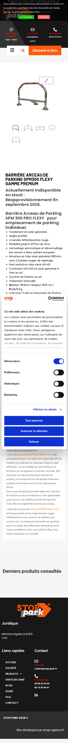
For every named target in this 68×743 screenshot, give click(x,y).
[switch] (58, 372)
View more (45, 12)
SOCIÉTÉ (10, 668)
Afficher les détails (45, 409)
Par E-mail (33, 33)
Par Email (39, 665)
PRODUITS (11, 674)
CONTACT (11, 703)
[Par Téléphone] (36, 676)
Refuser (34, 441)
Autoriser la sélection (34, 431)
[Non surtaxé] (55, 30)
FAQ (8, 697)
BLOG (8, 685)
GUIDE (9, 691)
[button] (23, 50)
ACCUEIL (10, 662)
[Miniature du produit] (46, 80)
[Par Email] (36, 661)
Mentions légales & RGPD (17, 634)
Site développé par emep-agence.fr (40, 730)
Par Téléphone (41, 680)
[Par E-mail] (32, 30)
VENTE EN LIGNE (14, 679)
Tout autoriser (34, 420)
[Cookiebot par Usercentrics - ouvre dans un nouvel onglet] (48, 298)
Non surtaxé (55, 33)
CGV (4, 638)
